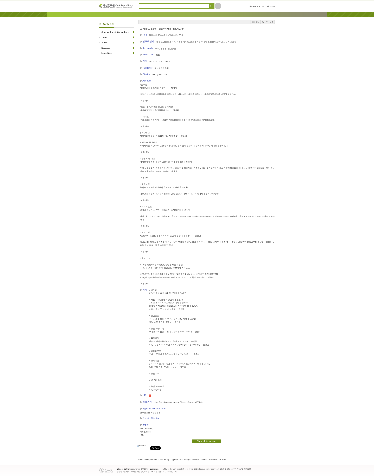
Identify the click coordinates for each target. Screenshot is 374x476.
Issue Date (106, 53)
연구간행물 (268, 22)
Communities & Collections (115, 32)
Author (104, 42)
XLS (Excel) (145, 432)
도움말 (218, 6)
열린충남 (255, 22)
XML (142, 435)
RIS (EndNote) (146, 428)
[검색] (211, 6)
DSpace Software (124, 469)
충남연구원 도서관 (257, 6)
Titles (104, 37)
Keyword (105, 48)
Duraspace (154, 469)
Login (272, 6)
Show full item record (206, 441)
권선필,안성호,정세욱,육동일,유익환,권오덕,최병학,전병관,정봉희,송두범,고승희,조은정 (196, 41)
